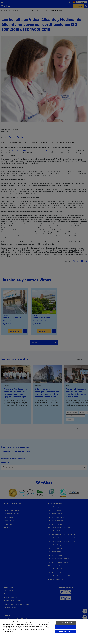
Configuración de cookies (65, 622)
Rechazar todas (65, 627)
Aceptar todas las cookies (65, 631)
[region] (44, 627)
